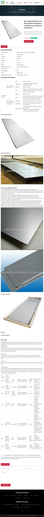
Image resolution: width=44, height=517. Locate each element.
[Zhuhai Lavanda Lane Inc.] (3, 2)
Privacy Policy (26, 498)
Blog (31, 2)
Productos (19, 2)
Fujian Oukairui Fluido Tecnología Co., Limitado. (31, 504)
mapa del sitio (18, 498)
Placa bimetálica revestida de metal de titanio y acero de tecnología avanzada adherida (22, 455)
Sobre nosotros (13, 2)
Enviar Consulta (29, 41)
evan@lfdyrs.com (34, 515)
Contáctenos (37, 2)
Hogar (7, 2)
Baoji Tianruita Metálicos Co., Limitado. (11, 504)
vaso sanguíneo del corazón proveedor (22, 507)
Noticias (25, 2)
